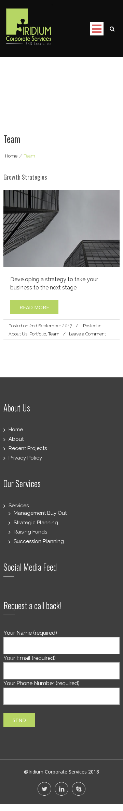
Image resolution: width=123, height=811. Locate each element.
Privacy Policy (25, 458)
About (16, 439)
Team (53, 333)
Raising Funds (30, 532)
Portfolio (37, 333)
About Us (18, 333)
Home (11, 156)
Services (19, 505)
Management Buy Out (40, 513)
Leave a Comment (87, 333)
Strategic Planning (36, 523)
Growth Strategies (25, 176)
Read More (34, 307)
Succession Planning (39, 541)
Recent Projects (28, 448)
